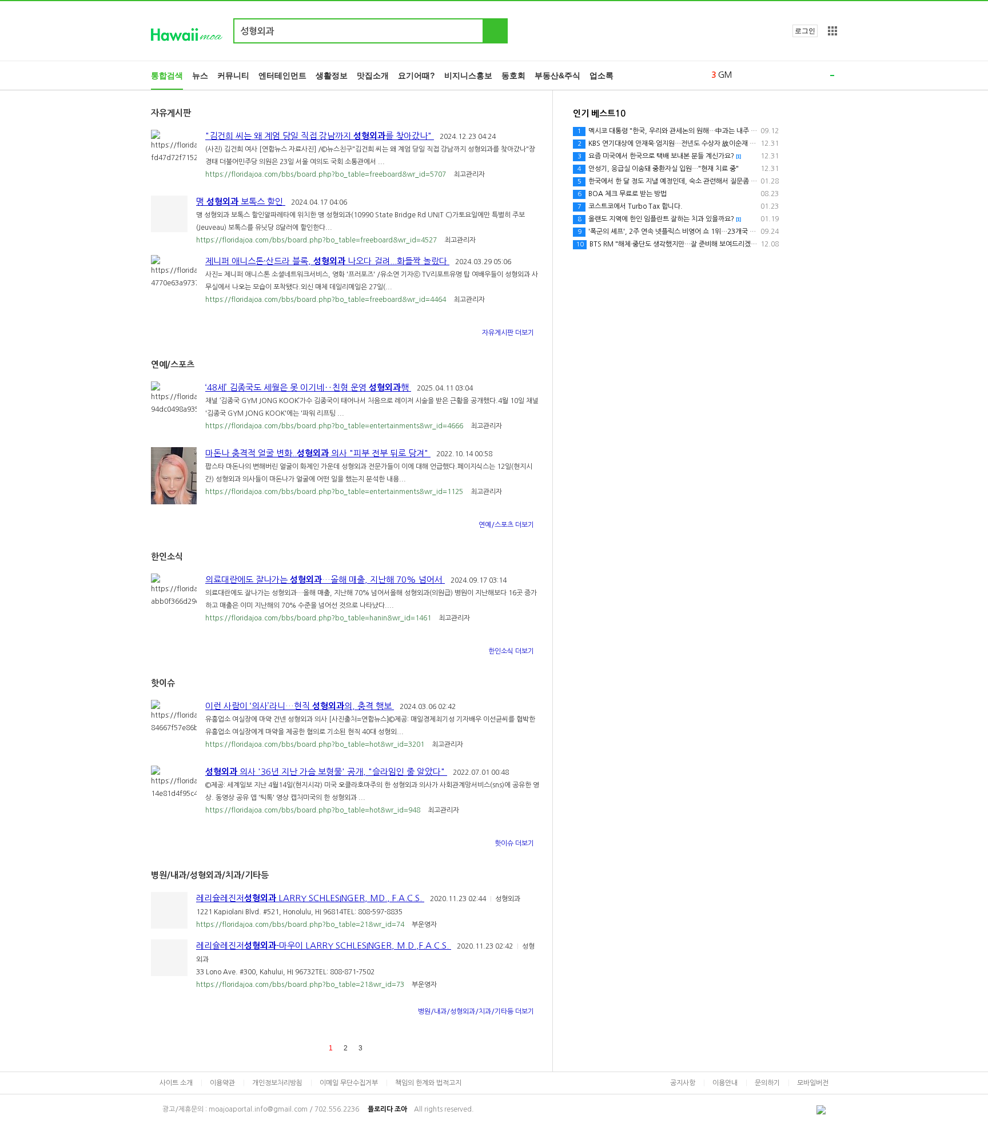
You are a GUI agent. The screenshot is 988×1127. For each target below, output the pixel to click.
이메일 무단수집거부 (349, 1083)
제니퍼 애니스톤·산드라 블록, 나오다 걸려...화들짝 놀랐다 (327, 261)
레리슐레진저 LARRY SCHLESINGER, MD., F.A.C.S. (310, 898)
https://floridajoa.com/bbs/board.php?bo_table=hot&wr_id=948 (313, 810)
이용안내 (725, 1083)
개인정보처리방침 (277, 1083)
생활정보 (332, 75)
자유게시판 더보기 (509, 332)
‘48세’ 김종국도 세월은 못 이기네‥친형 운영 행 (308, 387)
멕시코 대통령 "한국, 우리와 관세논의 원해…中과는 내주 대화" (671, 131)
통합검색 (167, 75)
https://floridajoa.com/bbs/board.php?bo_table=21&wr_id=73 (301, 984)
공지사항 (682, 1083)
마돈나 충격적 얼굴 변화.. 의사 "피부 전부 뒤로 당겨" (318, 453)
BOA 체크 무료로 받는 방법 (622, 193)
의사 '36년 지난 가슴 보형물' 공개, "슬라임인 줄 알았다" (326, 771)
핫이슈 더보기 (515, 843)
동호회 (513, 75)
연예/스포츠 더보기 (507, 524)
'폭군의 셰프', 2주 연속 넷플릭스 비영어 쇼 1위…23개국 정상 (669, 231)
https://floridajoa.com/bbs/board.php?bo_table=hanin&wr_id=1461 (319, 618)
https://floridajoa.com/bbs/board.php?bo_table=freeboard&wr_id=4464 (326, 299)
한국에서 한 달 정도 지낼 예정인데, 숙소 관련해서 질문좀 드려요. (678, 181)
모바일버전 (812, 1083)
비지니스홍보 (468, 75)
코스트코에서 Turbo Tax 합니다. (630, 206)
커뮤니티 (233, 75)
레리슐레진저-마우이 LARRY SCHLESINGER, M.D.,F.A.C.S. (323, 945)
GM (725, 75)
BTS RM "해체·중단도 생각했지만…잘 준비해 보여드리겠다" (668, 244)
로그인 (805, 31)
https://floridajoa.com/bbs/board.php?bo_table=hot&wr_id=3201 (315, 744)
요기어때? (416, 75)
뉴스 (200, 75)
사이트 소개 (176, 1083)
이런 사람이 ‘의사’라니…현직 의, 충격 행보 (299, 706)
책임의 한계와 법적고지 (428, 1083)
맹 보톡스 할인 (240, 201)
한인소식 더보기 (512, 651)
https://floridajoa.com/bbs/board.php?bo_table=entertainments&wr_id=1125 (335, 491)
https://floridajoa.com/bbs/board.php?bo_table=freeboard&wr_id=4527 (317, 240)
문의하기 (767, 1083)
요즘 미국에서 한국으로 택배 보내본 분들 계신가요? (659, 156)
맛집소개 (373, 75)
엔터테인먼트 (282, 75)
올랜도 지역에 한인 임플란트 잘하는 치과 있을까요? (659, 219)
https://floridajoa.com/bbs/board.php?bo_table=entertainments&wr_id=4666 (335, 426)
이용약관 (222, 1083)
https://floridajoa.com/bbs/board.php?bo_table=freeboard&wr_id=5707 (326, 174)
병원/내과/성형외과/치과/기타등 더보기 (477, 1011)
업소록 (601, 75)
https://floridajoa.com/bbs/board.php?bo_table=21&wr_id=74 (301, 924)
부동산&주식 (557, 75)
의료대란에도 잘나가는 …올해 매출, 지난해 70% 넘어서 (325, 579)
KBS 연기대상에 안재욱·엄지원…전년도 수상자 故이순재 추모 (669, 143)
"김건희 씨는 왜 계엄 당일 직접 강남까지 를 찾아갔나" (319, 136)
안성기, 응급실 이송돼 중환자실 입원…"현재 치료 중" (658, 168)
